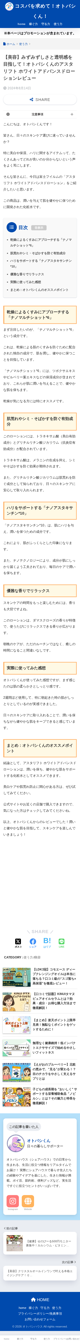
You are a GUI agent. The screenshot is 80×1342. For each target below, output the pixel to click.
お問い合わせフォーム (40, 1319)
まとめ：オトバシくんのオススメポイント (39, 289)
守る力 (45, 24)
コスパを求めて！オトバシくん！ (45, 11)
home (21, 24)
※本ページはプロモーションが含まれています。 (40, 33)
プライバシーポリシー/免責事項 (40, 1313)
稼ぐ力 (33, 24)
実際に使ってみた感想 (25, 282)
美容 (37, 957)
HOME (42, 1299)
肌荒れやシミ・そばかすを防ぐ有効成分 (38, 253)
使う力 (58, 24)
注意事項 (37, 114)
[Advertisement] (40, 882)
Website (28, 1209)
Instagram (13, 1209)
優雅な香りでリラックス (27, 274)
